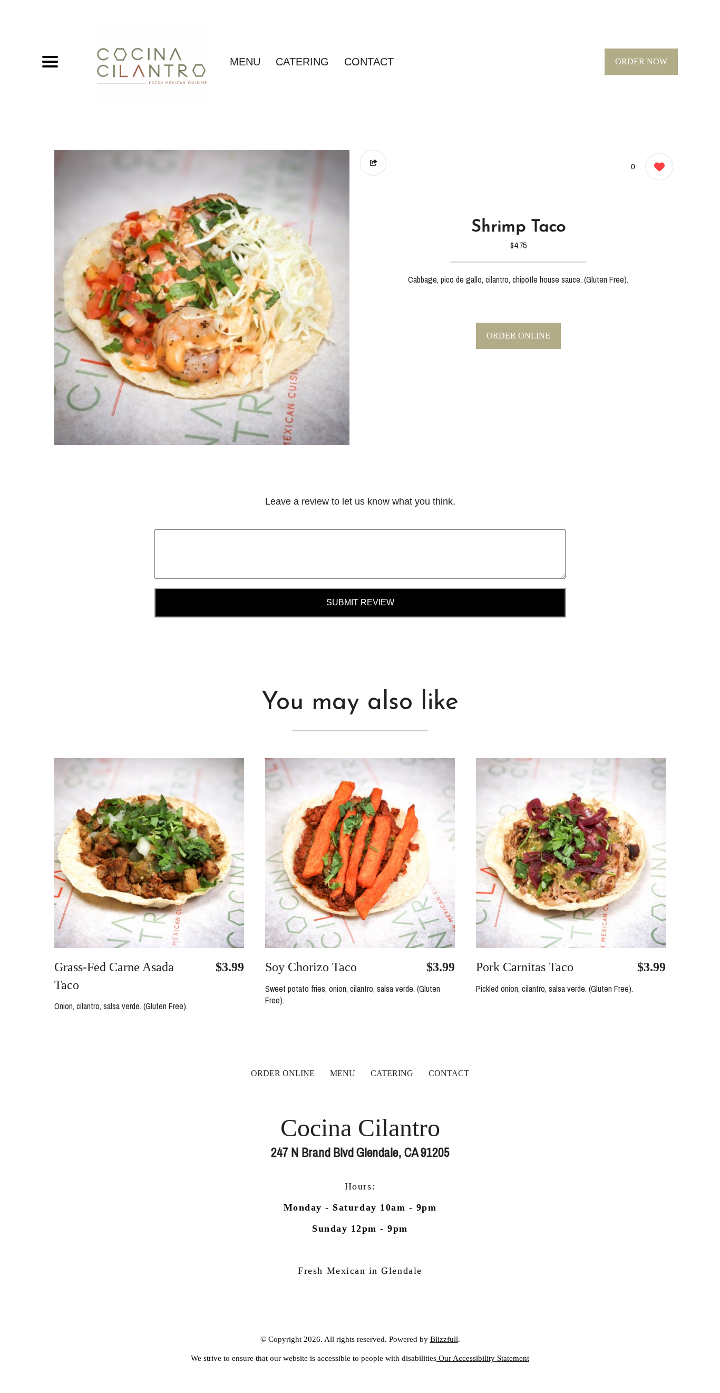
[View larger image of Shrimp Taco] (201, 297)
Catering (302, 61)
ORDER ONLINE (518, 335)
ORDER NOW (641, 61)
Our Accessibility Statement (482, 1358)
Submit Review (360, 602)
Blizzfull (444, 1339)
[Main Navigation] (50, 61)
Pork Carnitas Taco (524, 967)
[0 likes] (656, 166)
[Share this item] (373, 163)
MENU (245, 61)
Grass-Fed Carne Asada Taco (114, 976)
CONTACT (369, 61)
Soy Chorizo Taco (311, 967)
